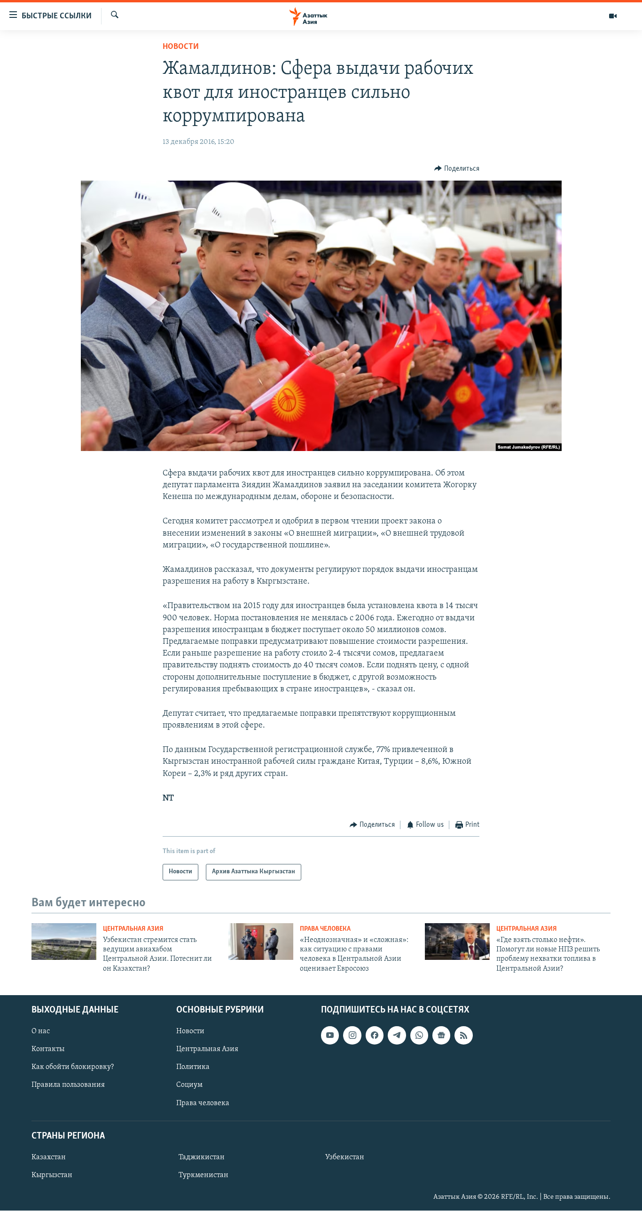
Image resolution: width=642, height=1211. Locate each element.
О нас (40, 1032)
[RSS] (463, 1036)
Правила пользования (68, 1085)
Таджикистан (202, 1157)
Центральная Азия (133, 929)
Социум (189, 1085)
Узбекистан (344, 1157)
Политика (193, 1067)
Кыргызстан (51, 1175)
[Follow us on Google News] (441, 1036)
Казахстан (48, 1157)
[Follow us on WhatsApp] (419, 1036)
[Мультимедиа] (613, 16)
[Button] (456, 169)
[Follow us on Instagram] (352, 1036)
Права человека (325, 929)
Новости (181, 47)
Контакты (47, 1049)
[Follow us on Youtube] (330, 1036)
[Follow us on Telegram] (397, 1036)
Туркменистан (203, 1175)
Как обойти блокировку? (72, 1067)
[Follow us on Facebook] (375, 1036)
